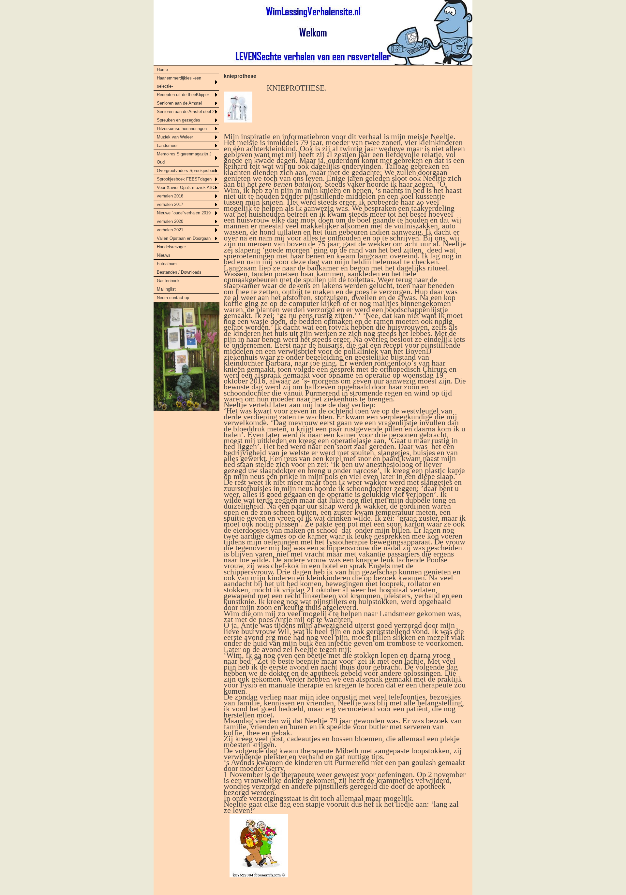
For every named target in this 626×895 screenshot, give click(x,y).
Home (162, 69)
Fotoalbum (167, 263)
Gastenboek (168, 280)
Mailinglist (166, 289)
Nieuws (164, 255)
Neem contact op (173, 297)
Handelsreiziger (171, 246)
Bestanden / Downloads (179, 272)
